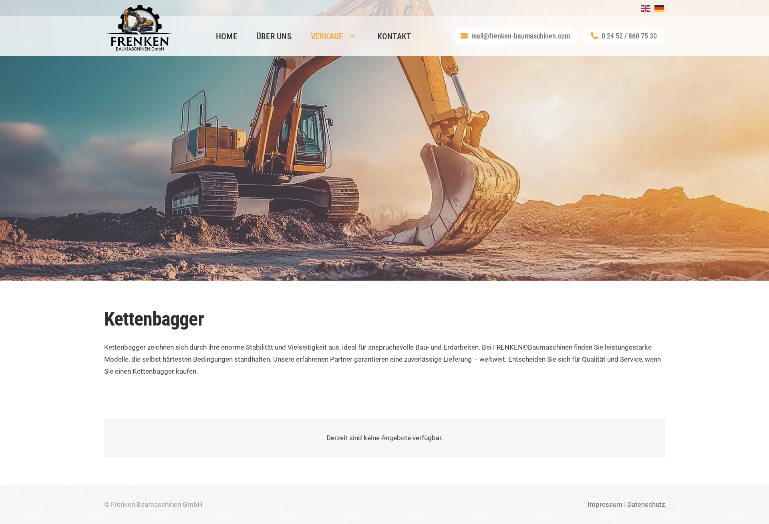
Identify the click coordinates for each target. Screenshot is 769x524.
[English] (646, 8)
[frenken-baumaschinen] (139, 28)
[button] (352, 36)
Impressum (605, 504)
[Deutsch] (659, 8)
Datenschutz (646, 504)
